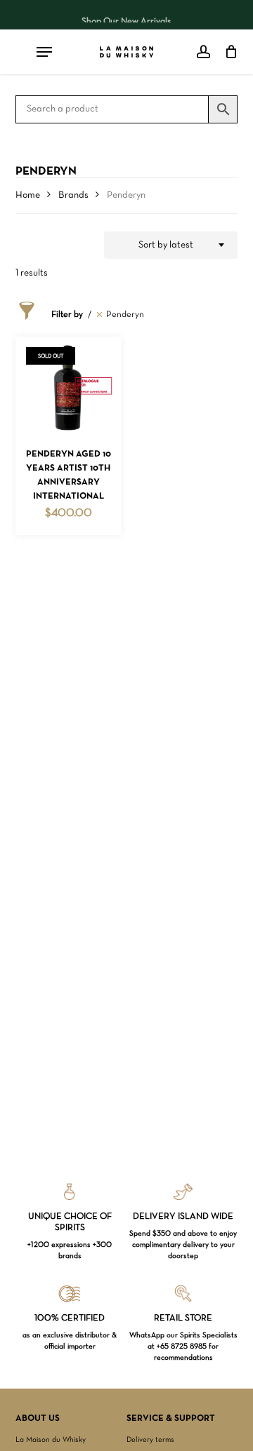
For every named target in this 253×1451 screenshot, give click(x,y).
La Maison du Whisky (50, 1439)
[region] (127, 14)
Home (27, 195)
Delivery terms (150, 1439)
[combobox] (171, 245)
